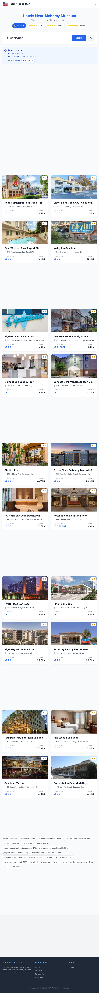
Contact (71, 967)
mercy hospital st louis (12, 866)
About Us (38, 971)
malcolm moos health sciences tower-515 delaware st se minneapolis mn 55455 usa (36, 848)
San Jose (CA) (28, 60)
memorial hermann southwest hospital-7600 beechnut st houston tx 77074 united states (38, 857)
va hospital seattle (28, 839)
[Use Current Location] (90, 38)
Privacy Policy (40, 974)
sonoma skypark (42, 843)
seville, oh (28, 843)
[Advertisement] (38, 84)
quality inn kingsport (11, 843)
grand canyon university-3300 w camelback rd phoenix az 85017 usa (31, 862)
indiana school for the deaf (50, 839)
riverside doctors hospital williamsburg (78, 862)
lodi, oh (51, 853)
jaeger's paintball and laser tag (16, 853)
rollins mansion (38, 853)
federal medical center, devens (77, 839)
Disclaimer (39, 977)
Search (79, 38)
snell (60, 853)
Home (37, 967)
